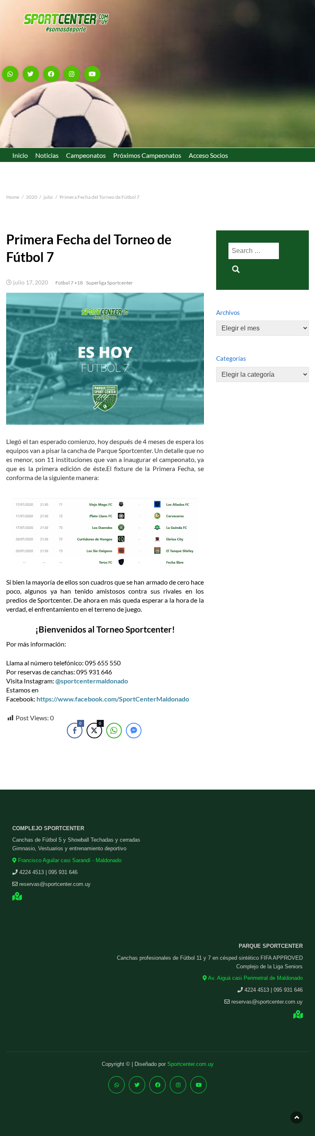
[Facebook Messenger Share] (134, 730)
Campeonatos (86, 155)
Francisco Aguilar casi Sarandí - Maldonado (68, 860)
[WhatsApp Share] (114, 730)
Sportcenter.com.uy (190, 1064)
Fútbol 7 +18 (69, 283)
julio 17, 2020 (30, 282)
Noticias (47, 155)
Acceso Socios (208, 155)
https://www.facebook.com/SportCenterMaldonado (113, 699)
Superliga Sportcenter (109, 283)
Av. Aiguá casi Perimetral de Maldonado (255, 978)
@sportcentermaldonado (91, 681)
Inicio (20, 155)
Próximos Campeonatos (147, 155)
